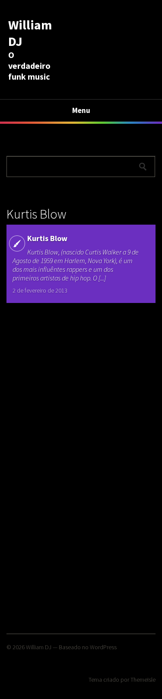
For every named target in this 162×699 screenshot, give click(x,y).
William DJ (38, 647)
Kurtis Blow (47, 238)
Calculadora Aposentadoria (48, 139)
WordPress (103, 647)
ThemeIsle (143, 679)
